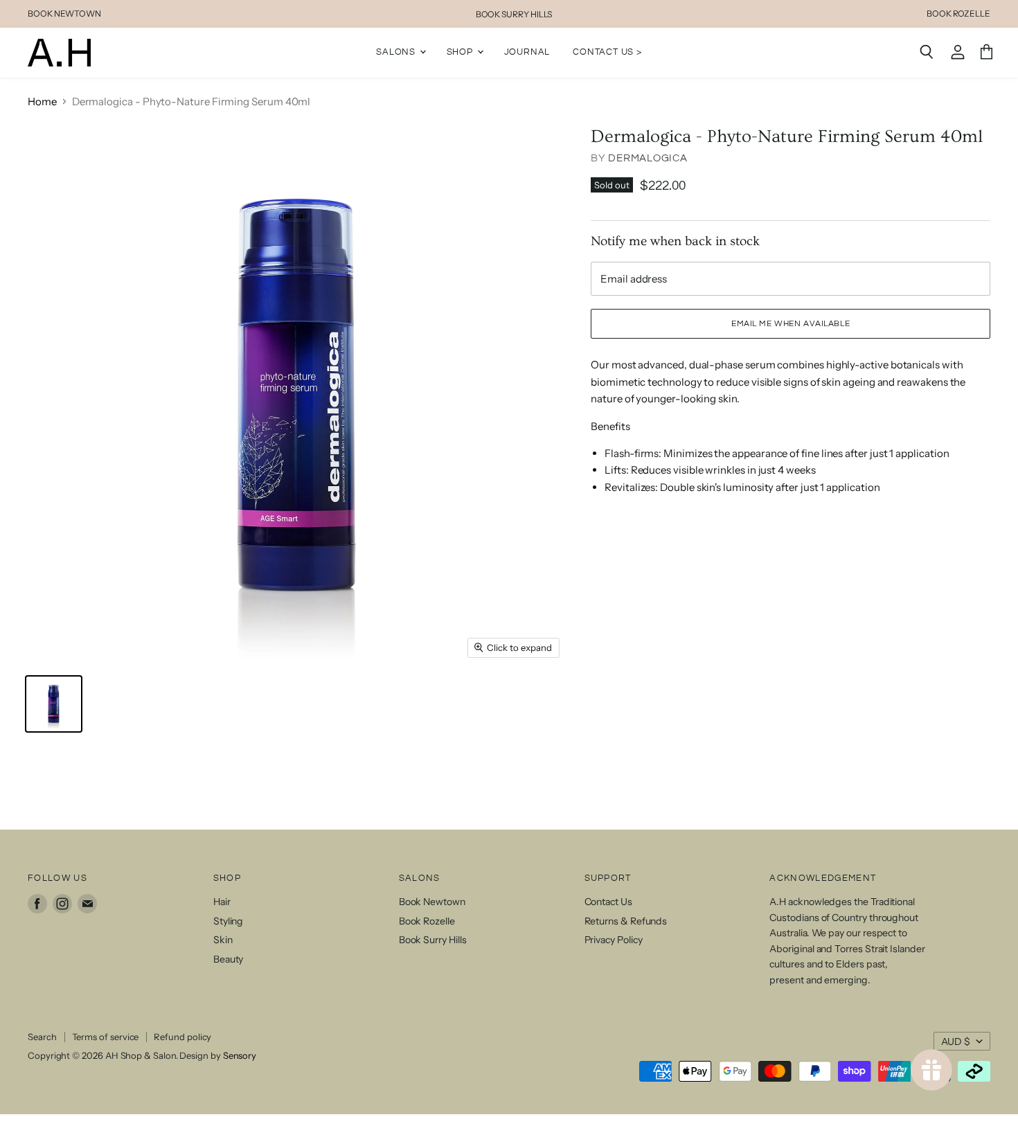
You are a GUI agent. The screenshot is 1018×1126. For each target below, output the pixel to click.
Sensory (239, 1055)
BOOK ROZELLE (958, 14)
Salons (397, 52)
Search (42, 1036)
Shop (461, 52)
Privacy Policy (613, 939)
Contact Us (608, 901)
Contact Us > (607, 52)
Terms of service (105, 1036)
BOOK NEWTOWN (64, 14)
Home (42, 101)
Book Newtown (432, 901)
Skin (223, 939)
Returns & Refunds (626, 921)
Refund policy (182, 1036)
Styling (228, 921)
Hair (222, 901)
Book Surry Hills (433, 939)
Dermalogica (647, 158)
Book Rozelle (427, 921)
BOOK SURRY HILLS (514, 14)
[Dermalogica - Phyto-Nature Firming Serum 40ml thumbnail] (53, 704)
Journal (527, 52)
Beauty (228, 959)
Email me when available (790, 324)
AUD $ (955, 1041)
